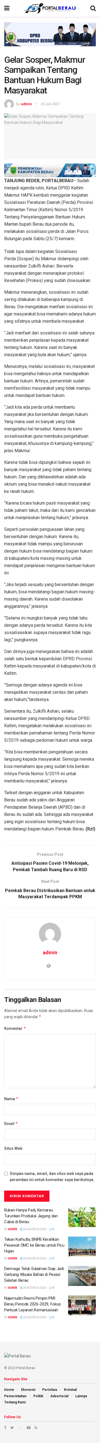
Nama (11, 1098)
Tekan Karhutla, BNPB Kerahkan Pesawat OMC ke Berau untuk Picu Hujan (34, 1245)
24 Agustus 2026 (34, 1229)
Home (9, 1390)
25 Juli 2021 (50, 104)
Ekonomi (28, 1390)
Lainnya (81, 1396)
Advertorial (59, 1396)
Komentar (15, 1028)
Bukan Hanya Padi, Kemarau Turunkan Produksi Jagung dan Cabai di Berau (31, 1216)
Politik (38, 1396)
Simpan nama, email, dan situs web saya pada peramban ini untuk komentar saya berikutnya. (52, 1176)
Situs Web (13, 1148)
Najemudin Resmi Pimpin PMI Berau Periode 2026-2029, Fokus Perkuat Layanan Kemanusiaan (32, 1304)
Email (11, 1123)
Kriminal (70, 1390)
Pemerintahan (15, 1396)
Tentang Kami (15, 1402)
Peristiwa (49, 1390)
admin (26, 104)
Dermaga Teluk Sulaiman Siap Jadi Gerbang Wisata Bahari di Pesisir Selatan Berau (34, 1274)
